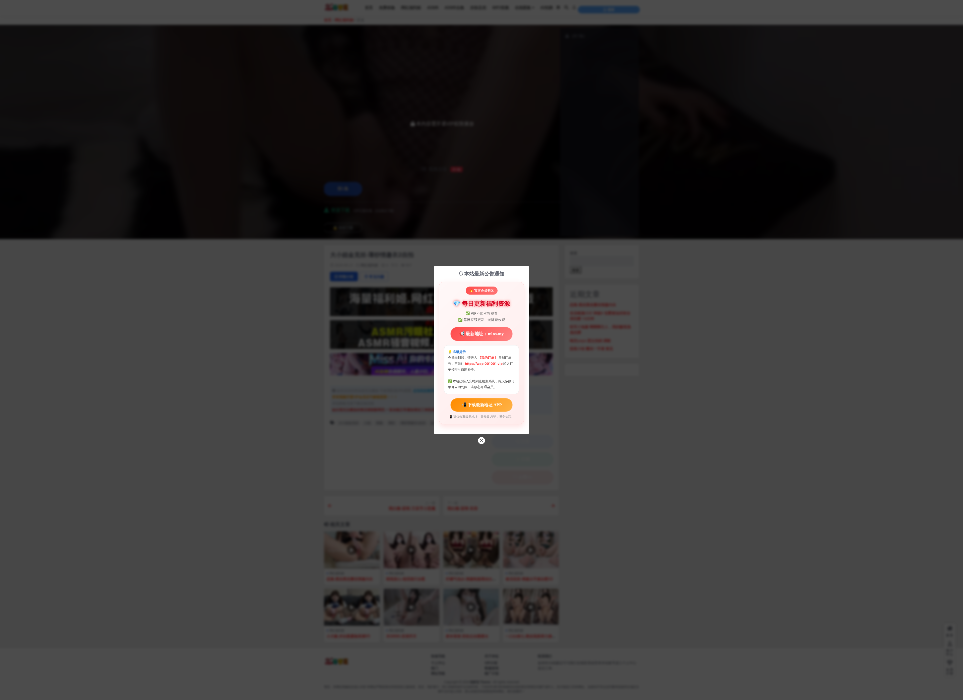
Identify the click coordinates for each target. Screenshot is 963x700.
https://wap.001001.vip (484, 364)
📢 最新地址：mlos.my (481, 333)
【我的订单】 (488, 358)
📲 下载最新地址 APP (481, 404)
